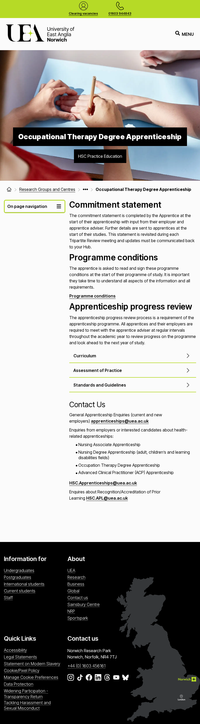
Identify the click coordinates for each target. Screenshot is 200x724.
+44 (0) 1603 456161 (86, 665)
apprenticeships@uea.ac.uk (120, 421)
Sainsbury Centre (83, 604)
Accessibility (15, 650)
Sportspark (77, 618)
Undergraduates (19, 570)
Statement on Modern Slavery (32, 663)
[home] (9, 189)
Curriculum (84, 355)
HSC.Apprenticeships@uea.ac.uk (103, 483)
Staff (8, 597)
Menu (188, 34)
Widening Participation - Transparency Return (26, 693)
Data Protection (18, 684)
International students (24, 584)
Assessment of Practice (97, 370)
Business (75, 584)
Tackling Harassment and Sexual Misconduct (27, 705)
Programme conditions (92, 296)
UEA (71, 570)
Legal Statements (20, 656)
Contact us (77, 597)
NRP (71, 611)
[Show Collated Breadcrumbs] (85, 189)
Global (73, 590)
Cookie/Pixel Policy (21, 670)
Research (76, 577)
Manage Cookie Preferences (31, 677)
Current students (19, 590)
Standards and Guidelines (99, 385)
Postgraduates (17, 577)
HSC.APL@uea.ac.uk (107, 498)
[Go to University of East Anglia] (40, 34)
